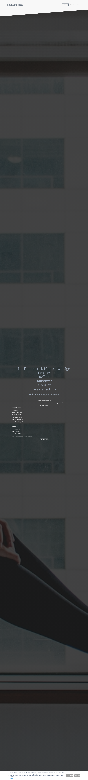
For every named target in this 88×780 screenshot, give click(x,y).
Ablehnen (77, 775)
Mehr (11, 778)
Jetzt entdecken (44, 439)
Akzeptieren (70, 775)
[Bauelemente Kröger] (15, 7)
